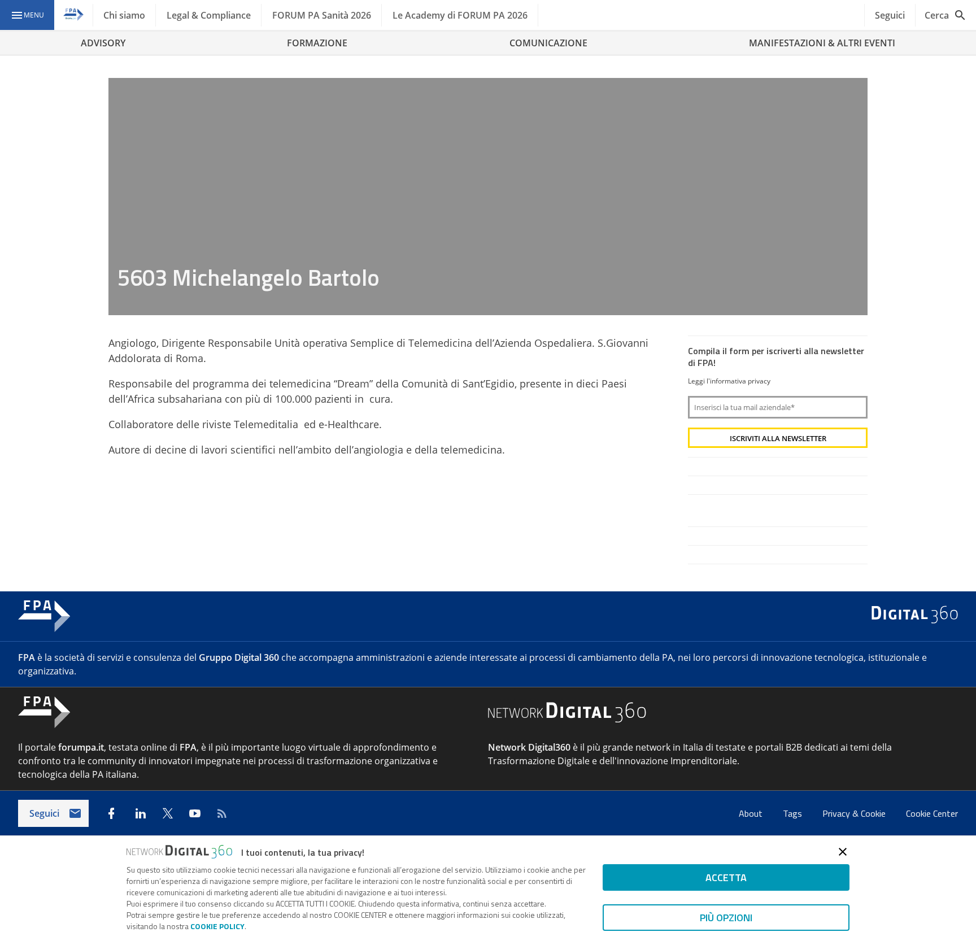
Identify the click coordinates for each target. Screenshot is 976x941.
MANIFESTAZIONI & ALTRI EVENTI (822, 43)
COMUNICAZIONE (548, 43)
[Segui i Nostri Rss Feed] (222, 813)
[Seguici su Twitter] (168, 813)
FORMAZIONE (317, 43)
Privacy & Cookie (855, 813)
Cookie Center (932, 813)
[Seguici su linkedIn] (140, 813)
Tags (793, 813)
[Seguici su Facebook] (111, 813)
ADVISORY (103, 43)
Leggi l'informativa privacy (729, 381)
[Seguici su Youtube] (195, 813)
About (752, 813)
